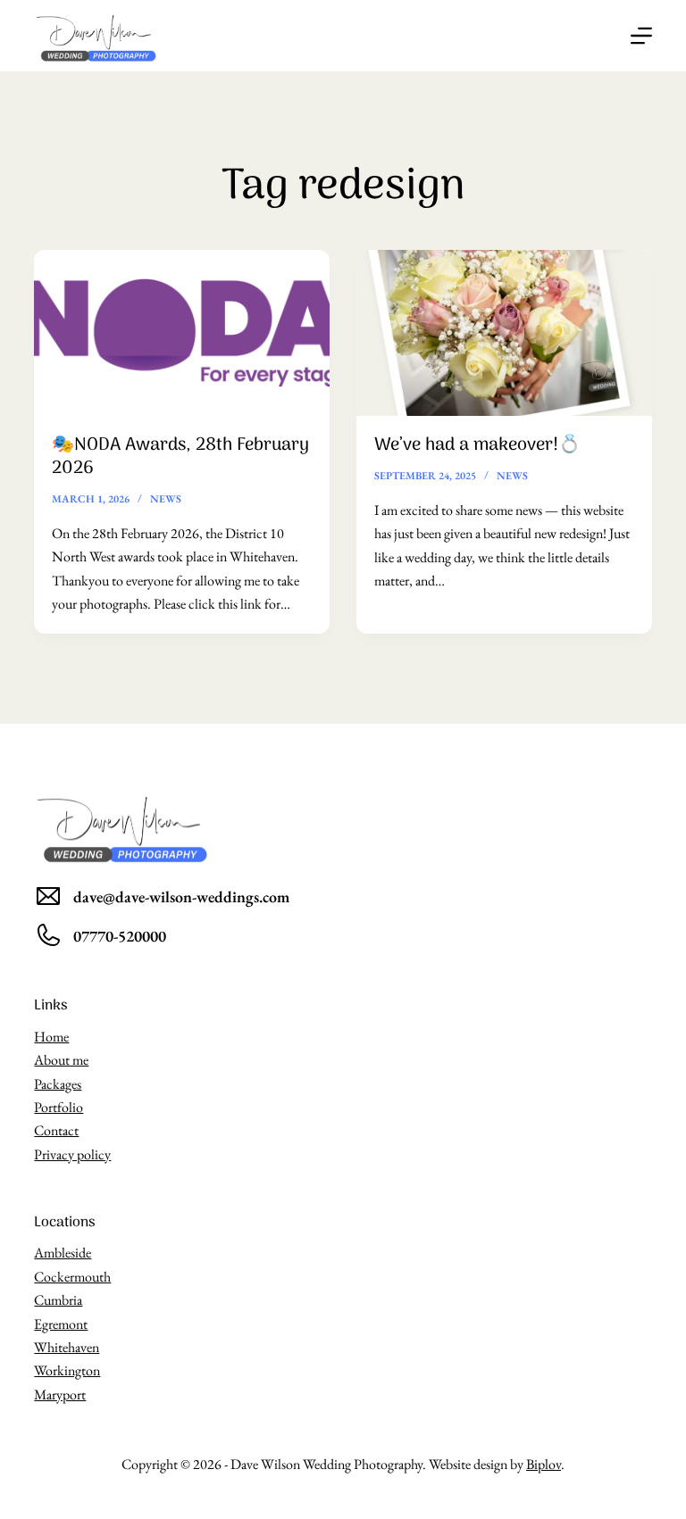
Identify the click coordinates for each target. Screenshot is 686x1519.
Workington (67, 1370)
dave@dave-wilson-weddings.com (181, 896)
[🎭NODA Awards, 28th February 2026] (182, 333)
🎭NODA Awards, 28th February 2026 (180, 457)
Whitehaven (66, 1347)
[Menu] (641, 35)
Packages (57, 1084)
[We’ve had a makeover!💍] (504, 333)
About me (61, 1059)
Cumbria (58, 1300)
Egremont (61, 1324)
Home (51, 1036)
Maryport (60, 1394)
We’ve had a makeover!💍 (477, 445)
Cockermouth (72, 1276)
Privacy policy (72, 1154)
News (165, 499)
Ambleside (62, 1252)
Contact (56, 1130)
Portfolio (58, 1107)
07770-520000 (119, 936)
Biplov (543, 1464)
